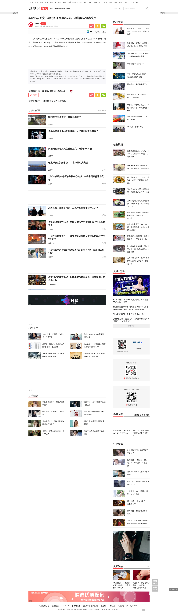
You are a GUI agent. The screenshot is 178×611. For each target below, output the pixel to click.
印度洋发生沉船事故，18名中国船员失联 (68, 162)
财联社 (37, 23)
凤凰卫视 (53, 2)
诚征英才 (86, 606)
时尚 (75, 2)
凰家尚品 (118, 566)
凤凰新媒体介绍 (44, 606)
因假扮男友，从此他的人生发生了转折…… (121, 431)
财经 (59, 2)
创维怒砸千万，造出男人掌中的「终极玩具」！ (48, 91)
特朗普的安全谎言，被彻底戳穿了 (64, 117)
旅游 (105, 2)
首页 (31, 2)
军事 (95, 2)
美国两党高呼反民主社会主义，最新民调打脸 (70, 148)
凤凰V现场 (119, 271)
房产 (85, 2)
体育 (69, 2)
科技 (90, 2)
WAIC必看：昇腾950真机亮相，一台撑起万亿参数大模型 (130, 301)
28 (105, 257)
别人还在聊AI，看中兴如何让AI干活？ (129, 314)
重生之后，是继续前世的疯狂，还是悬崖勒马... (141, 432)
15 (105, 170)
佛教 (110, 2)
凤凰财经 (136, 342)
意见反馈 (112, 606)
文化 (100, 2)
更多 (125, 2)
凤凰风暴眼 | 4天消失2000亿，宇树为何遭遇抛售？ (73, 130)
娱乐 (64, 2)
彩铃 (143, 415)
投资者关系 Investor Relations (62, 606)
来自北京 (46, 26)
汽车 (80, 2)
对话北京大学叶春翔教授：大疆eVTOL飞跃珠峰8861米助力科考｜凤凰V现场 (130, 308)
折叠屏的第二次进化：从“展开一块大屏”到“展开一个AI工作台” (131, 320)
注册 (132, 2)
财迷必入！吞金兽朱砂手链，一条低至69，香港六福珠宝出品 (141, 585)
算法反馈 (103, 111)
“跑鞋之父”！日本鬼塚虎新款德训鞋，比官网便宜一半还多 (121, 585)
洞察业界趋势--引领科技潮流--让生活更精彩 (47, 101)
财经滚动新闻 (60, 9)
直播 (46, 2)
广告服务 (77, 606)
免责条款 (104, 606)
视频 (41, 2)
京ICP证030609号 (132, 606)
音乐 (139, 415)
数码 (120, 2)
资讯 (36, 2)
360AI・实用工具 (96, 32)
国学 (115, 2)
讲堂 (136, 415)
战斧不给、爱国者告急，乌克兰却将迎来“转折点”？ (73, 207)
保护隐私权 (94, 606)
